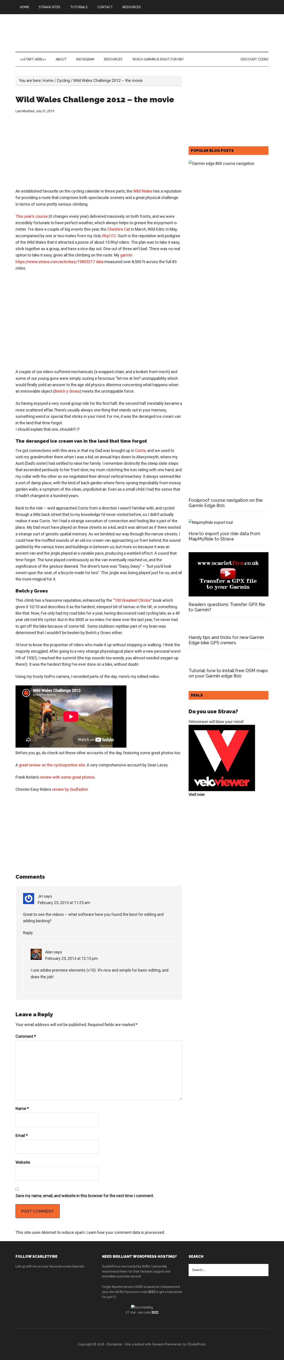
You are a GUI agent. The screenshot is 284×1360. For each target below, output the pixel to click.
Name (22, 1108)
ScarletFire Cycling (58, 33)
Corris (140, 450)
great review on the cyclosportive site (51, 765)
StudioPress (197, 1344)
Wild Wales (142, 191)
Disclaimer (114, 1344)
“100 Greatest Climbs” (132, 600)
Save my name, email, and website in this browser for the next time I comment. (85, 1195)
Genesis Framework (166, 1344)
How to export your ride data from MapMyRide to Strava (224, 536)
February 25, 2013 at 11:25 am (64, 902)
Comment (26, 1036)
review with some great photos (67, 777)
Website (23, 1162)
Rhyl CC (109, 235)
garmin (126, 255)
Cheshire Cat (118, 229)
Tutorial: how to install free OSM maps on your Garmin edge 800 (228, 673)
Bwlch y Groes (67, 391)
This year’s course (32, 216)
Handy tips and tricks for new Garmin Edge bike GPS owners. (226, 640)
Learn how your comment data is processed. (126, 1232)
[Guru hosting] (142, 1307)
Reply (28, 932)
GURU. (146, 1266)
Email (22, 1135)
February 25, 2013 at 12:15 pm (71, 958)
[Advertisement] (99, 151)
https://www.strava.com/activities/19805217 (55, 261)
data (99, 261)
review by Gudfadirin (70, 789)
